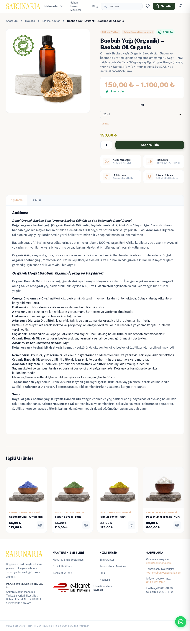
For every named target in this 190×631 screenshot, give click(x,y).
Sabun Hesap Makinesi (113, 566)
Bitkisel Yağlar (51, 20)
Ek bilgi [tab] (36, 200)
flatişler (84, 626)
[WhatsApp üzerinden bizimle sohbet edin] (180, 621)
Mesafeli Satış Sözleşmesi (68, 559)
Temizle (104, 123)
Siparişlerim (106, 586)
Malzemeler (54, 6)
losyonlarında (86, 355)
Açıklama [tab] (17, 200)
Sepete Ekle (150, 145)
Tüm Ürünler (106, 559)
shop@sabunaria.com (158, 563)
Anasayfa (12, 20)
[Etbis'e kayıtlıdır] (72, 588)
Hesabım (104, 579)
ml (142, 105)
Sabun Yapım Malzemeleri (138, 32)
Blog (95, 6)
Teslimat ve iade (62, 573)
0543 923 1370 (155, 582)
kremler (36, 355)
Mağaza (30, 20)
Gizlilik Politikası (62, 566)
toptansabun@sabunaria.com (163, 572)
